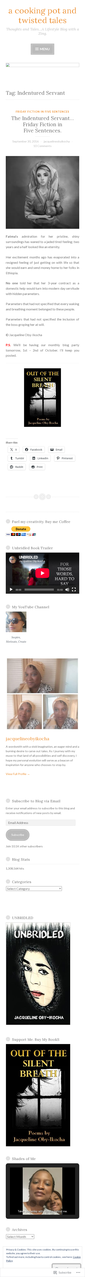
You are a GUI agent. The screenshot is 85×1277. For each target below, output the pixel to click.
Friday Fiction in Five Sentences (42, 111)
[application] (42, 573)
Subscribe (17, 834)
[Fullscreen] (74, 590)
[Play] (11, 590)
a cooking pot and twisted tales (42, 15)
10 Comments (42, 146)
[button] (33, 1203)
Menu (44, 49)
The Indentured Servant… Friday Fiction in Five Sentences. (42, 124)
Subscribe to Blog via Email (36, 801)
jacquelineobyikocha (57, 141)
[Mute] (67, 590)
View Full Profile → (18, 774)
